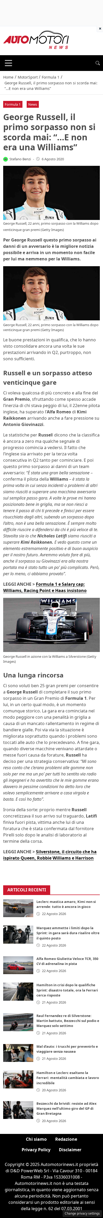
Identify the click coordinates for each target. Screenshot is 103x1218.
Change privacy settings (82, 1213)
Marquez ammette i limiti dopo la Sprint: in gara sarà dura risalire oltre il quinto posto (68, 933)
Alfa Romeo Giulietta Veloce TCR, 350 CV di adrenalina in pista (67, 961)
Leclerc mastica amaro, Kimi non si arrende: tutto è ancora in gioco (66, 904)
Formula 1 (13, 104)
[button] (98, 63)
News (32, 104)
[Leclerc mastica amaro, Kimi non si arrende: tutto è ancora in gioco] (18, 908)
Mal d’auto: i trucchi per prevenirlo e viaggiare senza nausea (67, 1049)
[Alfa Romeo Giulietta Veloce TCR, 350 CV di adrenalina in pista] (18, 965)
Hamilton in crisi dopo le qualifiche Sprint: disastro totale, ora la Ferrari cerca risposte (67, 990)
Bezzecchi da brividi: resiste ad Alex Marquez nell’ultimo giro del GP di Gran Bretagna (66, 1108)
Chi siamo (36, 1139)
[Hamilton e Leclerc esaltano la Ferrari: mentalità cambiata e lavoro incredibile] (18, 1079)
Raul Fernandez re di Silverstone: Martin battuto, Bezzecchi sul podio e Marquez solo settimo (67, 1020)
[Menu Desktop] (8, 63)
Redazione (66, 1139)
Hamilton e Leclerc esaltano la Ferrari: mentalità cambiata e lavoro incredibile (67, 1077)
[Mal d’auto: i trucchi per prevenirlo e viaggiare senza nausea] (18, 1053)
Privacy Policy (36, 1150)
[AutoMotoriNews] (36, 40)
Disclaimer (70, 1150)
